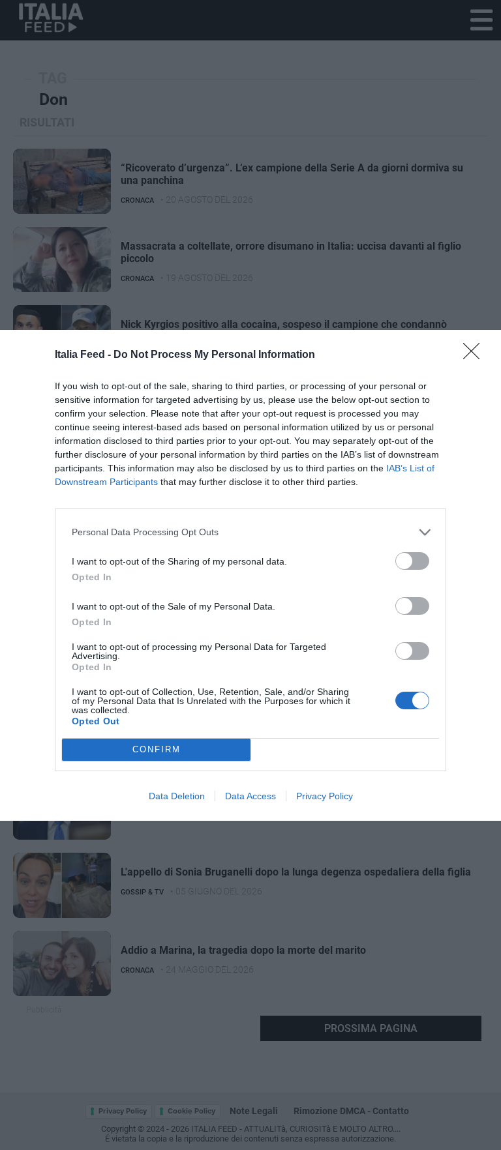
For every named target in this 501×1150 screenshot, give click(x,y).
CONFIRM (156, 749)
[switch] (412, 561)
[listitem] (250, 532)
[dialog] (250, 575)
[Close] (475, 355)
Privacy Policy (324, 796)
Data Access (250, 796)
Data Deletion (177, 796)
